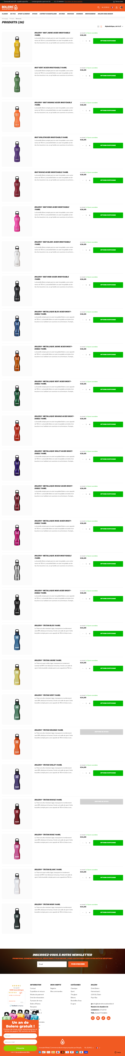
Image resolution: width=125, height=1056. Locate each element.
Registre (53, 988)
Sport (73, 991)
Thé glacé (74, 994)
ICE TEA (13, 14)
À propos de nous (36, 1001)
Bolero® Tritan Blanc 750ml (48, 870)
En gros (73, 1004)
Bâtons (73, 998)
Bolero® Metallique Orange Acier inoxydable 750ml (54, 418)
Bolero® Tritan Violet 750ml (48, 765)
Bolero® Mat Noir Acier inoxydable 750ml (52, 278)
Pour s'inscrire (78, 964)
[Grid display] (98, 26)
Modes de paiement (37, 994)
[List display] (101, 26)
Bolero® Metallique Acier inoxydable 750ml (53, 557)
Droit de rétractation (37, 998)
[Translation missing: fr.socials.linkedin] (108, 1018)
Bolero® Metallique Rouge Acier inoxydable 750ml (54, 487)
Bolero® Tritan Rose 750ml (48, 835)
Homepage (5, 18)
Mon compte (55, 985)
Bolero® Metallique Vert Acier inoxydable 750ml (53, 383)
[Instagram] (93, 1018)
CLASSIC (5, 14)
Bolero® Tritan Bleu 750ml (48, 626)
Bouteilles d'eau (76, 1001)
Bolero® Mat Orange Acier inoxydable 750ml (53, 104)
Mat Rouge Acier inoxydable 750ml (51, 172)
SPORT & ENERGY (24, 14)
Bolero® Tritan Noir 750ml (47, 904)
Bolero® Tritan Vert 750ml (48, 695)
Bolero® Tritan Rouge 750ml (48, 800)
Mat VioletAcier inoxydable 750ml (51, 137)
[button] (89, 41)
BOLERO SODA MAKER (105, 14)
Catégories (76, 985)
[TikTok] (103, 1018)
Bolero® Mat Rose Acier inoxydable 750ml (52, 208)
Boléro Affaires (35, 1004)
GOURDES (79, 14)
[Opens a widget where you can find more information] (117, 1052)
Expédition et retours (37, 991)
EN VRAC (62, 14)
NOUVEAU (70, 14)
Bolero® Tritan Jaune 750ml (48, 660)
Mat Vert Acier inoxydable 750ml (51, 68)
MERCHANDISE (90, 14)
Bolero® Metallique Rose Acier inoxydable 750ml (53, 522)
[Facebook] (98, 1018)
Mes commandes (56, 991)
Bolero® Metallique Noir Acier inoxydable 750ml (53, 592)
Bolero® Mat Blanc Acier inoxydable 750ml (53, 243)
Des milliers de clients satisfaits (73, 1)
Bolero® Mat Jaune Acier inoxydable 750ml (52, 34)
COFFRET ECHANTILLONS (48, 14)
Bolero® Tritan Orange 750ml (49, 730)
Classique (74, 988)
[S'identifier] (116, 7)
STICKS (34, 14)
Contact (33, 988)
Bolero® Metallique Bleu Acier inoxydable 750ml (53, 313)
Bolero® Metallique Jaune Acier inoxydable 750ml (53, 348)
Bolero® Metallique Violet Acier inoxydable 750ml (54, 452)
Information (35, 985)
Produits (12, 18)
